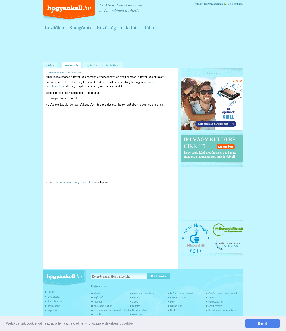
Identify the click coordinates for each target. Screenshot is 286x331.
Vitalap (199, 3)
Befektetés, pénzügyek (182, 293)
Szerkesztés (71, 65)
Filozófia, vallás (178, 297)
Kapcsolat (53, 310)
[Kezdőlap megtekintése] (69, 10)
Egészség (99, 297)
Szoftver (174, 310)
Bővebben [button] (127, 323)
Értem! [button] (262, 323)
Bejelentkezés (235, 3)
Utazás (97, 314)
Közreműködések (213, 3)
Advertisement (55, 301)
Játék (135, 301)
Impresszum (54, 306)
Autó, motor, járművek (143, 293)
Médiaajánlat (54, 296)
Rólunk (150, 27)
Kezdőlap (54, 27)
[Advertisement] (144, 48)
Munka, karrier (215, 301)
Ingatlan (212, 297)
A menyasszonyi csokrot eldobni (64, 72)
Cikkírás (129, 27)
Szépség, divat (139, 310)
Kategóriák (80, 27)
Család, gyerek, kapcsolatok (222, 293)
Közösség (106, 27)
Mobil (172, 301)
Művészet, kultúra (103, 306)
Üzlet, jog (137, 314)
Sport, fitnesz (215, 306)
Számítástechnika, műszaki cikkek (111, 310)
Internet (98, 301)
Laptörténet (92, 65)
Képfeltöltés (113, 65)
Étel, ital (136, 297)
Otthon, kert (176, 306)
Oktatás (136, 306)
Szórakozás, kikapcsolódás (222, 310)
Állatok (97, 293)
